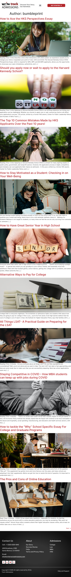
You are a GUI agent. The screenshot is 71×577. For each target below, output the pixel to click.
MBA (51, 549)
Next (68, 528)
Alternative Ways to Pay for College (23, 274)
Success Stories (31, 547)
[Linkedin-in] (7, 562)
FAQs (28, 549)
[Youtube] (10, 562)
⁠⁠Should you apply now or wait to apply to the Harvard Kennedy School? (34, 69)
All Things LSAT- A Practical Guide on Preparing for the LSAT (33, 323)
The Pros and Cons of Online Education (25, 479)
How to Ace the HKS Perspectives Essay (26, 18)
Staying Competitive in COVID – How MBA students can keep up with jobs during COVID (33, 375)
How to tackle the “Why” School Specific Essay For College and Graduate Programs (33, 428)
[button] (40, 5)
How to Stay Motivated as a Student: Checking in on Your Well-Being (34, 174)
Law (51, 547)
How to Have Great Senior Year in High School (30, 225)
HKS (51, 552)
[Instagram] (13, 562)
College (52, 545)
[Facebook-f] (3, 562)
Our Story (29, 545)
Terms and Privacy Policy (35, 552)
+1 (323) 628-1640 (12, 545)
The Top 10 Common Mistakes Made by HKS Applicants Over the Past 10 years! (29, 122)
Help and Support (63, 571)
